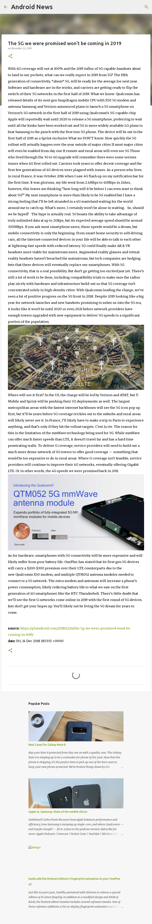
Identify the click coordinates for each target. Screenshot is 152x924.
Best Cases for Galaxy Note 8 (47, 744)
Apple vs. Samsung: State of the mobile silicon (57, 811)
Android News (32, 6)
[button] (10, 56)
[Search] (146, 7)
